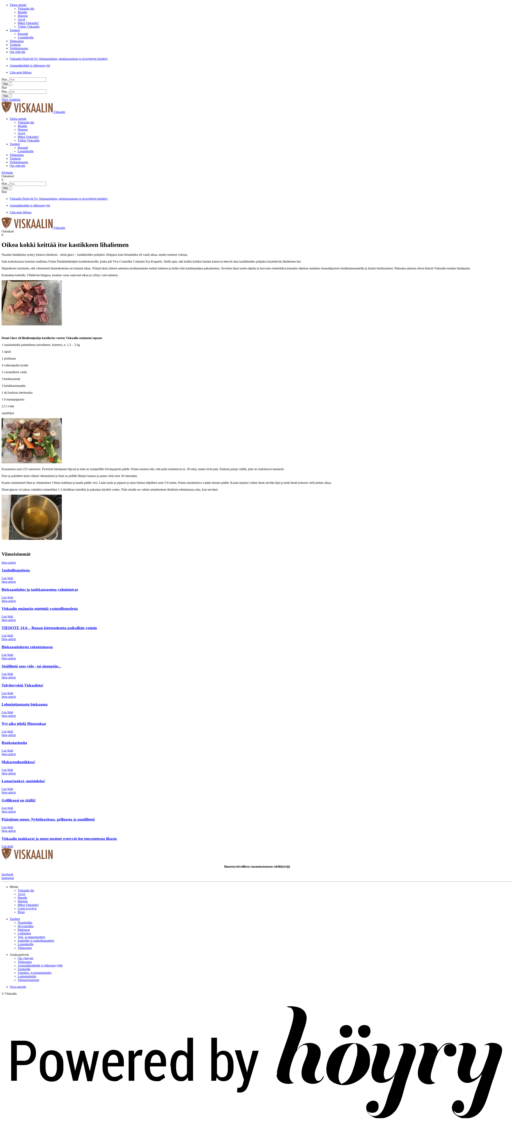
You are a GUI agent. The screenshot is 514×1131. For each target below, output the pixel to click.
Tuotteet (15, 30)
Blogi (21, 912)
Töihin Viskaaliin (29, 26)
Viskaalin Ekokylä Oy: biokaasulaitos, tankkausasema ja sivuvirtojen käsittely (59, 58)
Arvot (21, 19)
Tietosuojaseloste (28, 980)
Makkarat (24, 929)
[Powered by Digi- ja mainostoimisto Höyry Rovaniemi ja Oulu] (257, 1127)
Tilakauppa (17, 41)
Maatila (22, 12)
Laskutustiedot (27, 976)
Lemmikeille (26, 37)
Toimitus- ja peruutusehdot (34, 972)
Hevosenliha (26, 926)
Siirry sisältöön (11, 99)
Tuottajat (15, 44)
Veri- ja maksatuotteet (31, 937)
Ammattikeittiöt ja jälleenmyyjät (30, 65)
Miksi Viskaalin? (28, 23)
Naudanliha (25, 922)
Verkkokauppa (19, 48)
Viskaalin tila (26, 8)
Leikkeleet (24, 933)
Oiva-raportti (18, 986)
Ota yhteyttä (17, 52)
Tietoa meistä (18, 5)
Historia (23, 15)
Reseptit (23, 34)
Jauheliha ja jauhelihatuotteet (36, 940)
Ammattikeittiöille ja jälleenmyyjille (40, 965)
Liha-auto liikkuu (21, 72)
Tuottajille (24, 969)
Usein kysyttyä (27, 908)
